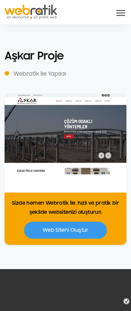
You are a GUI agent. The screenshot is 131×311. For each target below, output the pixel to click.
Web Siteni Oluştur (65, 230)
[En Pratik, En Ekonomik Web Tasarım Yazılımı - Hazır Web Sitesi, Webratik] (31, 12)
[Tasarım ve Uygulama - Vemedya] (127, 301)
